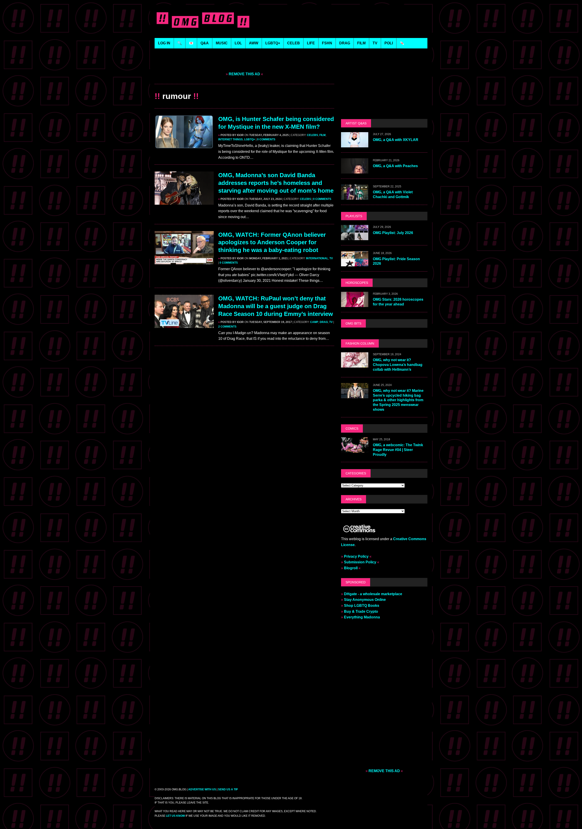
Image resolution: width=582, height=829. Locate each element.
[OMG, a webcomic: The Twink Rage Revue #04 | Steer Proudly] (354, 449)
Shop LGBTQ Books (361, 605)
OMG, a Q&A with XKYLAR (395, 140)
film (361, 43)
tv (375, 43)
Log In (164, 43)
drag (344, 43)
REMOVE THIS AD (244, 74)
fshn (327, 43)
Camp (314, 322)
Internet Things (230, 139)
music (222, 43)
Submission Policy (360, 562)
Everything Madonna (362, 617)
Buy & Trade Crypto (361, 611)
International (317, 258)
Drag (324, 322)
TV (331, 258)
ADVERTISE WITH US (202, 789)
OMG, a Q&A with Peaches (395, 166)
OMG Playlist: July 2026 (393, 233)
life (311, 43)
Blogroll (351, 568)
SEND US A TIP (228, 789)
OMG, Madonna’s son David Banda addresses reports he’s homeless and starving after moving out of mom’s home (276, 183)
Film (322, 135)
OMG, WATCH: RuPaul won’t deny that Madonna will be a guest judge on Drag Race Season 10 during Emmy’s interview (275, 306)
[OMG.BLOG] (203, 19)
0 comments (266, 139)
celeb (293, 43)
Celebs (312, 135)
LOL (238, 43)
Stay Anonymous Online (365, 600)
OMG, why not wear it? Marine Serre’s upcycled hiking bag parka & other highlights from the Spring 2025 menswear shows (398, 400)
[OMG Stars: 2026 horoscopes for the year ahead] (354, 304)
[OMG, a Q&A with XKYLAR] (354, 144)
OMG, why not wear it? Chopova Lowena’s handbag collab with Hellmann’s (397, 364)
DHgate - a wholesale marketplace (373, 594)
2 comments (227, 326)
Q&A (205, 43)
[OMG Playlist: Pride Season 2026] (354, 263)
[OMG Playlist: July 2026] (354, 237)
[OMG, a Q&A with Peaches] (354, 171)
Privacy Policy (356, 556)
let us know (175, 815)
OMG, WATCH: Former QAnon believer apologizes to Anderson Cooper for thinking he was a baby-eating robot (272, 242)
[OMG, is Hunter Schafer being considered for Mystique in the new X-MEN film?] (184, 146)
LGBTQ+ (272, 43)
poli (388, 43)
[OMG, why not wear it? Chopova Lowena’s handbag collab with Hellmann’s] (354, 364)
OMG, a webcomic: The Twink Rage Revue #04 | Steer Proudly (398, 449)
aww (253, 43)
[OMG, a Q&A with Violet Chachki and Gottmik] (354, 197)
